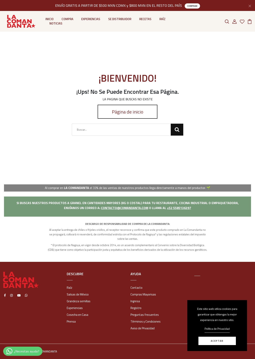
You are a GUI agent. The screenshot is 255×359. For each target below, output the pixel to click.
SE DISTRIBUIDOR (119, 19)
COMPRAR (192, 6)
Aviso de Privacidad (142, 328)
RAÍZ (162, 19)
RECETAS (145, 19)
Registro (135, 308)
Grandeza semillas (78, 301)
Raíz (69, 287)
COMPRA (67, 19)
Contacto (136, 287)
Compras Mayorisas (143, 294)
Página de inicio (127, 111)
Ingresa (135, 301)
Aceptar (217, 341)
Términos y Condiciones (145, 321)
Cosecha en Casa (77, 314)
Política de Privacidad (217, 329)
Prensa (71, 321)
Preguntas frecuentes (144, 314)
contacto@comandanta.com (124, 207)
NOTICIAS (55, 23)
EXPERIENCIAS (90, 19)
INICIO (49, 19)
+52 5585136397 (179, 207)
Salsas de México (78, 294)
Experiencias (75, 308)
